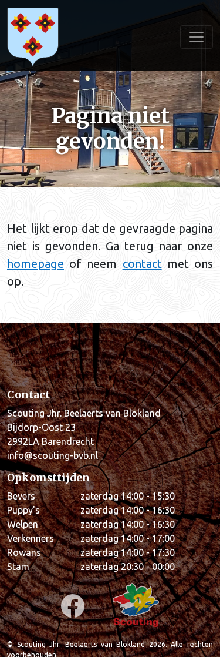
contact (142, 263)
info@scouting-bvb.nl (52, 455)
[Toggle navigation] (196, 37)
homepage (35, 263)
